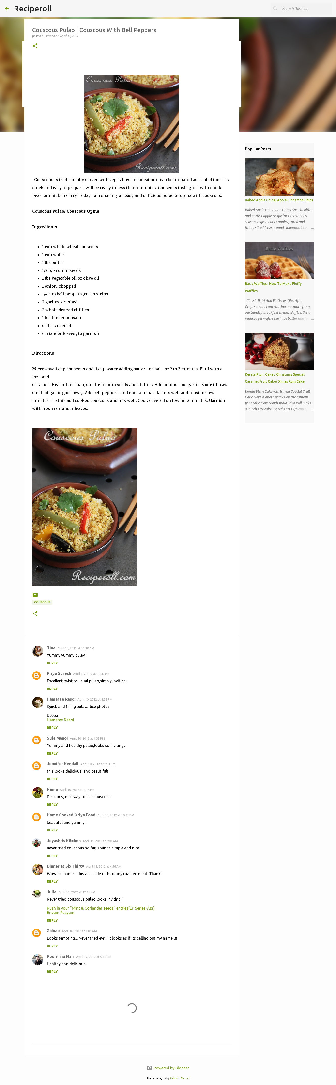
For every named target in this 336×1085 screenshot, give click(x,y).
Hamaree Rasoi (61, 699)
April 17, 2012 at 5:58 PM (93, 956)
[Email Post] (35, 596)
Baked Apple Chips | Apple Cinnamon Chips (279, 200)
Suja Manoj (57, 738)
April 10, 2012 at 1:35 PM (94, 699)
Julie (52, 892)
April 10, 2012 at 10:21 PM (115, 815)
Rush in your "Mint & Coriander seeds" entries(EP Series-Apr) (101, 908)
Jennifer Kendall (62, 763)
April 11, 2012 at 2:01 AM (100, 841)
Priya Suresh (59, 673)
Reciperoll (33, 8)
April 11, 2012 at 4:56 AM (103, 866)
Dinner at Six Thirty (65, 866)
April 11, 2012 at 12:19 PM (77, 892)
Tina (51, 648)
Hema (52, 789)
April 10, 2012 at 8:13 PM (77, 789)
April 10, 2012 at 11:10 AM (75, 648)
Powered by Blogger (171, 1068)
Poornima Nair (60, 956)
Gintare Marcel (180, 1078)
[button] (35, 46)
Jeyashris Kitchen (64, 840)
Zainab (53, 931)
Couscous (42, 602)
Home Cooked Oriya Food (71, 815)
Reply (52, 663)
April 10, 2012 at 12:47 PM (91, 673)
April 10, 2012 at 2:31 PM (97, 764)
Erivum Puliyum (60, 912)
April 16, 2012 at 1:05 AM (79, 931)
